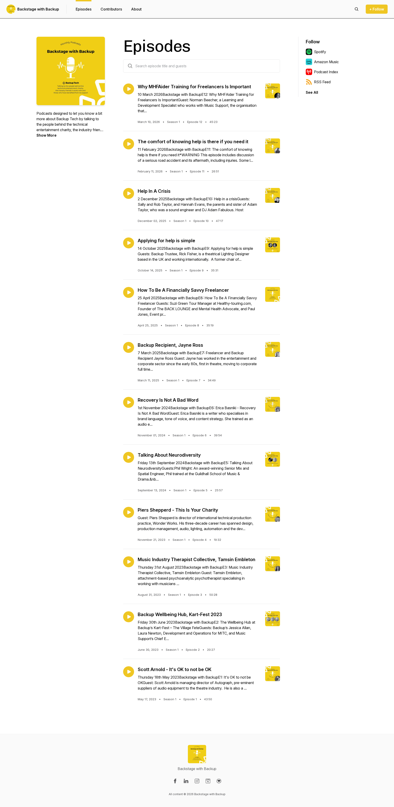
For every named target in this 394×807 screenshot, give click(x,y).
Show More (46, 135)
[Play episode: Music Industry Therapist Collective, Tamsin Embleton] (128, 561)
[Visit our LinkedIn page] (186, 781)
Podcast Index (326, 72)
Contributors (111, 9)
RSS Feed (322, 82)
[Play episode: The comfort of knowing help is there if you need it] (128, 143)
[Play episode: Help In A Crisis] (128, 193)
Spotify (320, 51)
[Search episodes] (356, 9)
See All (312, 92)
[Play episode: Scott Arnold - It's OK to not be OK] (128, 671)
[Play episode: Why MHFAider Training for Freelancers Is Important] (128, 88)
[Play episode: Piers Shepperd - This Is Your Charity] (128, 512)
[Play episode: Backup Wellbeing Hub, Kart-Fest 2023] (128, 616)
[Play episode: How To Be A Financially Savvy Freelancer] (128, 292)
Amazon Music (326, 62)
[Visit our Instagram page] (197, 781)
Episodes (83, 9)
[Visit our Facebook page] (175, 781)
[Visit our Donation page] (219, 781)
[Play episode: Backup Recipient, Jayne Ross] (128, 347)
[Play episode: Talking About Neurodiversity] (128, 457)
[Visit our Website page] (208, 781)
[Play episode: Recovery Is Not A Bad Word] (128, 402)
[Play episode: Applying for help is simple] (128, 242)
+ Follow (376, 9)
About (136, 9)
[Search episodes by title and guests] (130, 66)
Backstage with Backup (38, 9)
